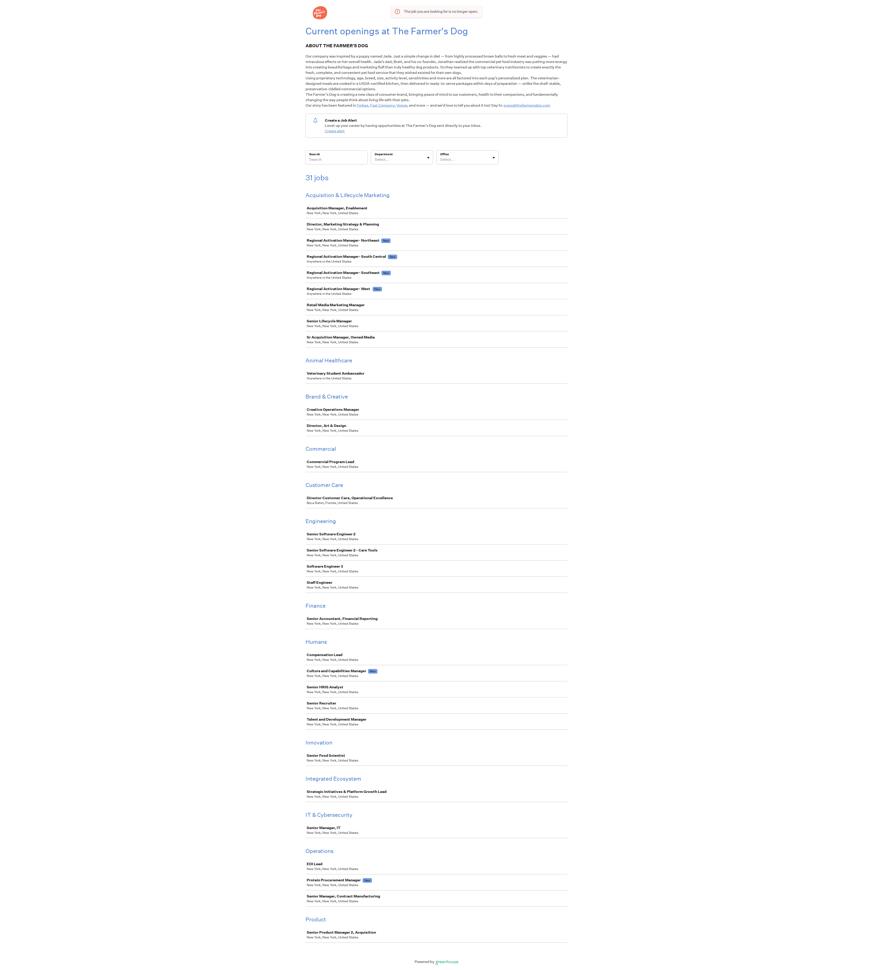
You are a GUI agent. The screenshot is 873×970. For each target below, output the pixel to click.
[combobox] (440, 159)
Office (444, 154)
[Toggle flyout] (428, 157)
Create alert (335, 131)
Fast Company (382, 105)
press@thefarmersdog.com (527, 105)
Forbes (362, 105)
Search (314, 154)
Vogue (401, 105)
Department (384, 154)
